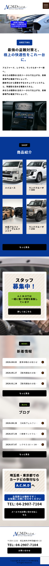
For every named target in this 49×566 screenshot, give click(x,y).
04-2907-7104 (27, 544)
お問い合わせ (24, 550)
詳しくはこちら (24, 311)
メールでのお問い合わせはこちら (24, 513)
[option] (24, 23)
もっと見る (24, 247)
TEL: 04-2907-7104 (24, 503)
